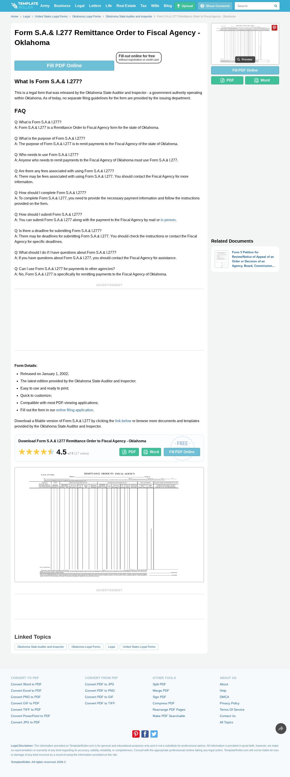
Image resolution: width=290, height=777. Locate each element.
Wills (155, 6)
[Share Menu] (281, 728)
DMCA (224, 697)
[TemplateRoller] (24, 6)
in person (168, 220)
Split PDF (159, 684)
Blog (168, 6)
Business (62, 6)
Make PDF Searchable (169, 716)
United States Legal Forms (139, 646)
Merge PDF (161, 690)
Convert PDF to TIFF (100, 703)
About (224, 684)
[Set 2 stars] (29, 452)
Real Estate (126, 6)
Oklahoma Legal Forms (86, 646)
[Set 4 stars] (43, 452)
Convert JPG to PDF (25, 722)
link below (123, 421)
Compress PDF (164, 703)
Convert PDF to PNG (100, 690)
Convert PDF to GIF (99, 697)
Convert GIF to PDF (25, 703)
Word (154, 452)
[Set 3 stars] (36, 452)
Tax (143, 6)
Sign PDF (159, 697)
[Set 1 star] (22, 452)
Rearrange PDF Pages (169, 709)
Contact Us (228, 716)
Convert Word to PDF (26, 684)
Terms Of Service (232, 709)
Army (45, 6)
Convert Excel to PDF (26, 690)
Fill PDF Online (64, 65)
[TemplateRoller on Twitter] (154, 734)
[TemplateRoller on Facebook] (145, 734)
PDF (132, 452)
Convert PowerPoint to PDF (30, 716)
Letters (95, 6)
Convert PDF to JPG (99, 684)
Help (223, 690)
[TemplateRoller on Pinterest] (136, 734)
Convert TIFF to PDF (26, 709)
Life (109, 6)
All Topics (226, 722)
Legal (80, 6)
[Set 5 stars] (51, 452)
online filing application (74, 410)
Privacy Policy (229, 703)
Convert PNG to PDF (26, 697)
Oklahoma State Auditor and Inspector (40, 646)
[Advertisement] (109, 319)
